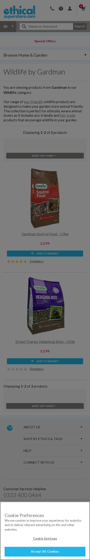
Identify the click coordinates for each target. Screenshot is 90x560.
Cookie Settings (45, 538)
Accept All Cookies (45, 551)
